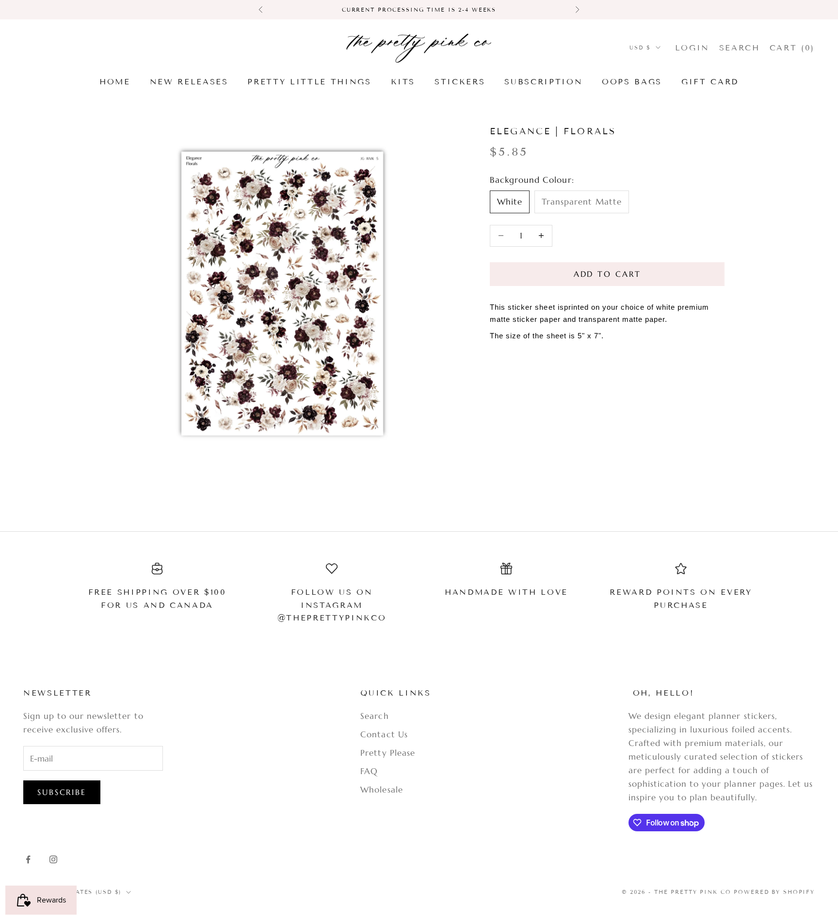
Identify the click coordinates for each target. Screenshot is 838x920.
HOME (114, 81)
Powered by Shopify (774, 891)
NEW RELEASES (189, 81)
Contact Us (383, 734)
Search (374, 716)
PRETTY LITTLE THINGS (309, 81)
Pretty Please (387, 752)
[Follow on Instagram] (53, 859)
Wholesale (381, 789)
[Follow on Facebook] (28, 859)
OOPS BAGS (632, 81)
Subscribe (61, 792)
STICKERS (460, 81)
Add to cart (607, 274)
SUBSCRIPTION (543, 81)
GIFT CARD (710, 81)
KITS (403, 81)
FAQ (369, 771)
